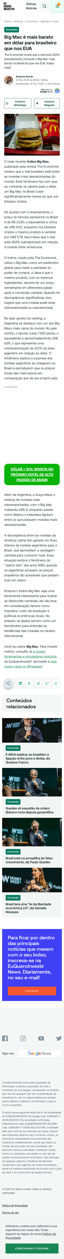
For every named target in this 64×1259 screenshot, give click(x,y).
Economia (32, 21)
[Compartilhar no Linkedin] (20, 683)
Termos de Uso (10, 1212)
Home (7, 21)
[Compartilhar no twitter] (46, 683)
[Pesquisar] (44, 6)
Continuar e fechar (32, 1248)
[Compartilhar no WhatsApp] (55, 683)
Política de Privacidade (15, 1205)
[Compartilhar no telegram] (38, 683)
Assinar (32, 991)
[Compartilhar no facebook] (29, 683)
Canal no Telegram (49, 103)
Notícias (18, 21)
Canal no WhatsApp (20, 103)
